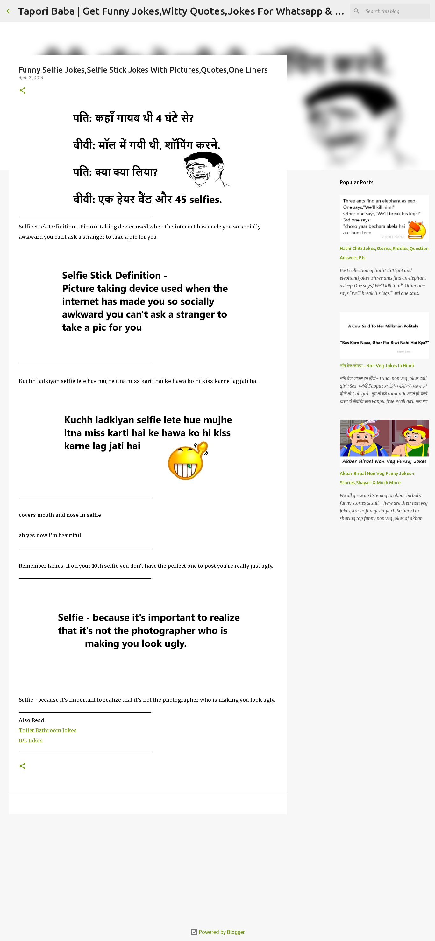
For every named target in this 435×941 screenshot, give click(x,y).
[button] (22, 91)
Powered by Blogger (221, 932)
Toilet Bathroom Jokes (48, 730)
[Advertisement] (147, 868)
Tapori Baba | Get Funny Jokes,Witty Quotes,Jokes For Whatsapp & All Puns (195, 11)
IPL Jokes (31, 740)
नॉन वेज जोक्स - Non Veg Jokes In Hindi (377, 365)
